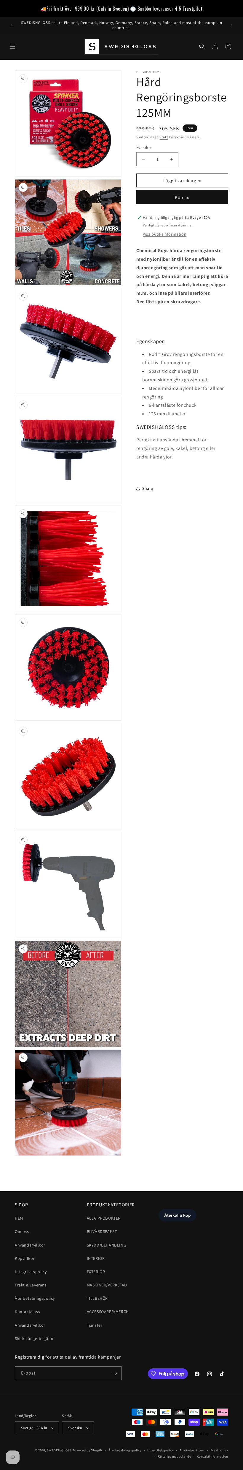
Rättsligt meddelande (174, 1456)
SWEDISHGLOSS (59, 1450)
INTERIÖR (96, 1258)
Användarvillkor (30, 1245)
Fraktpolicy (219, 1450)
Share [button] (147, 488)
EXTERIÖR (96, 1271)
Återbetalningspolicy (35, 1298)
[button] (12, 46)
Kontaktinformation (212, 1456)
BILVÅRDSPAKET (102, 1231)
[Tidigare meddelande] (11, 25)
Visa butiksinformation (164, 234)
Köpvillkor (25, 1258)
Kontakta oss (27, 1311)
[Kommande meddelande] (231, 25)
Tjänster (95, 1325)
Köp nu (182, 197)
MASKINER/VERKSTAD (107, 1285)
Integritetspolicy (31, 1271)
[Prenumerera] (114, 1373)
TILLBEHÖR (97, 1298)
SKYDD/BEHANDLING (107, 1245)
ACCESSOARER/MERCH (108, 1311)
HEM (19, 1218)
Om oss (22, 1231)
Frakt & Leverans (31, 1285)
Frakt (164, 137)
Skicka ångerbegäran (35, 1338)
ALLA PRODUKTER (104, 1218)
